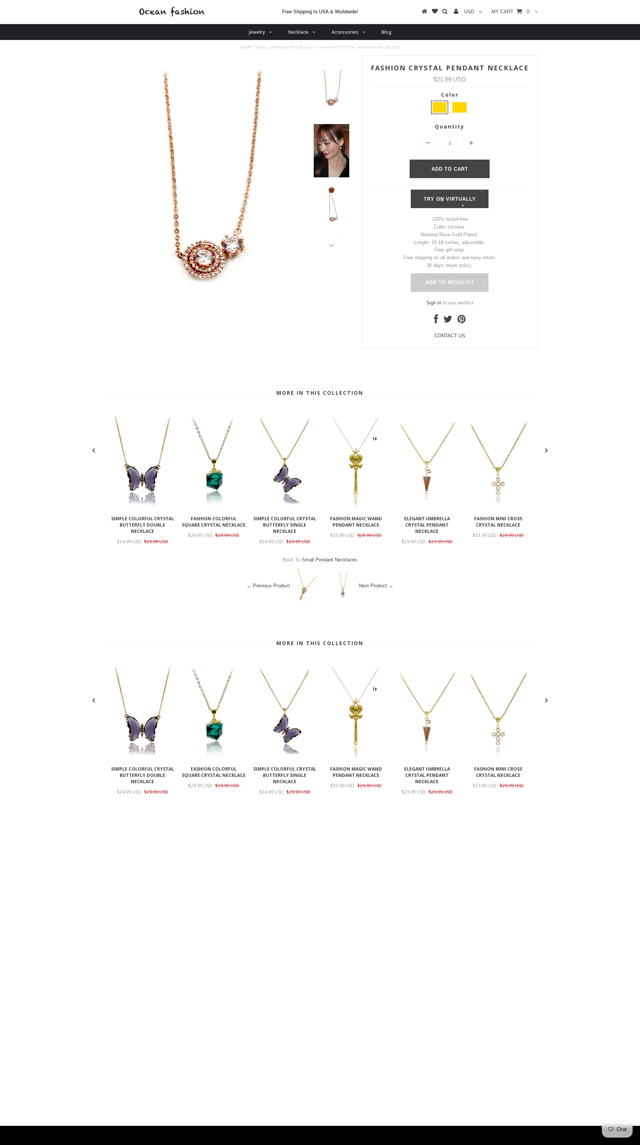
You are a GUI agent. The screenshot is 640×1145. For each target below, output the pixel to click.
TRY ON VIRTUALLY (450, 199)
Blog (386, 32)
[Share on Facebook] (436, 321)
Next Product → (376, 585)
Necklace (298, 32)
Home (246, 47)
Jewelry (257, 32)
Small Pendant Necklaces (286, 47)
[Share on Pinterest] (461, 321)
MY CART (510, 11)
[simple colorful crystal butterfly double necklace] (142, 508)
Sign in (433, 303)
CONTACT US (449, 335)
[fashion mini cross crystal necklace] (498, 508)
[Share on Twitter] (447, 321)
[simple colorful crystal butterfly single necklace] (285, 508)
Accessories (345, 32)
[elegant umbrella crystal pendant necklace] (427, 508)
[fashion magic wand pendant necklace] (356, 508)
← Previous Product (268, 585)
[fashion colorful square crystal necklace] (213, 508)
